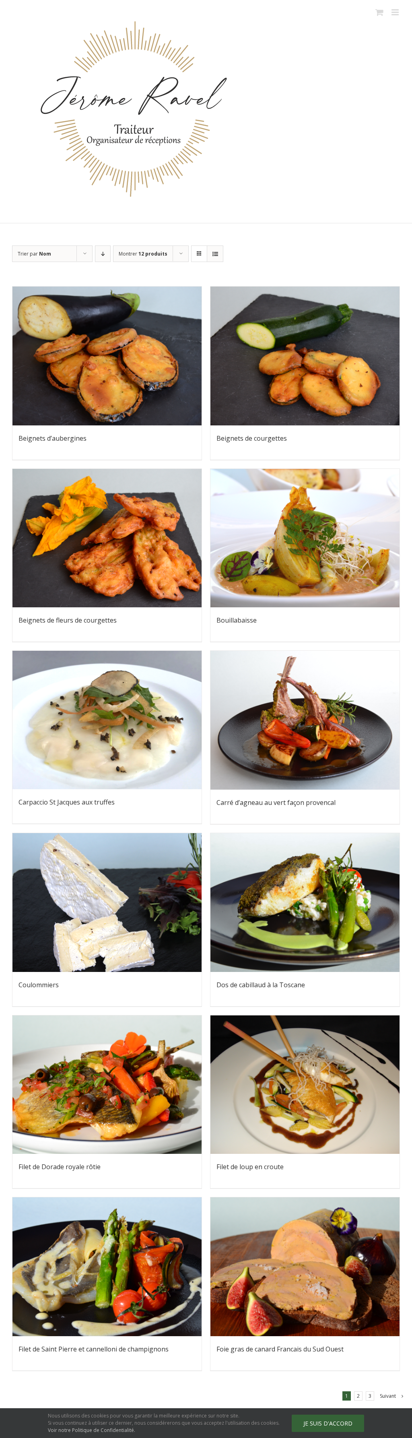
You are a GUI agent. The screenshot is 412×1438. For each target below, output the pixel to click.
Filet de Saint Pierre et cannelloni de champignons (94, 1349)
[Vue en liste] (215, 254)
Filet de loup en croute (250, 1166)
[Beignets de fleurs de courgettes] (107, 538)
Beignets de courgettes (251, 438)
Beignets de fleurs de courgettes (68, 620)
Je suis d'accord (327, 1423)
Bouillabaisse (236, 620)
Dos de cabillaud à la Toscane (260, 984)
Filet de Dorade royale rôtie (60, 1166)
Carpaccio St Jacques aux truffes (67, 802)
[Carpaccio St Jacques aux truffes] (107, 720)
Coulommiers (39, 984)
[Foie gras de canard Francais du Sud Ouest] (305, 1266)
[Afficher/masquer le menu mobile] (395, 12)
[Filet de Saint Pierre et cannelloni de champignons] (107, 1266)
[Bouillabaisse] (305, 538)
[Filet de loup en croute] (305, 1084)
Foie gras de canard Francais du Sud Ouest (280, 1349)
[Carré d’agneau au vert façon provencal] (305, 720)
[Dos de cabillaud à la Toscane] (305, 902)
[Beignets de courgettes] (305, 356)
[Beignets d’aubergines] (107, 356)
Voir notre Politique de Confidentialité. (91, 1430)
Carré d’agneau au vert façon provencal (276, 802)
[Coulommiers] (107, 902)
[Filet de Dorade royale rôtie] (107, 1084)
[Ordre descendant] (103, 254)
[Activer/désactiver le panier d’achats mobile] (379, 12)
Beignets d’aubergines (53, 438)
